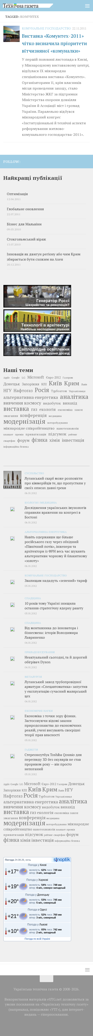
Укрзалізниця (77, 391)
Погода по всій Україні (37, 938)
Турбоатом (59, 391)
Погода (9, 859)
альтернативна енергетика (30, 397)
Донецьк (11, 383)
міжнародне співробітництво (28, 428)
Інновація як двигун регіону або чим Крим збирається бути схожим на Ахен (43, 256)
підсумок (57, 434)
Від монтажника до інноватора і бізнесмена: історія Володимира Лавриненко (51, 633)
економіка (65, 410)
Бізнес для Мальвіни (24, 224)
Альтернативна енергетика (46, 532)
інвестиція (73, 440)
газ (34, 409)
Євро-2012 (53, 377)
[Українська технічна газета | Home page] (36, 6)
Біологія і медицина (41, 502)
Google (16, 377)
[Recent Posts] (17, 464)
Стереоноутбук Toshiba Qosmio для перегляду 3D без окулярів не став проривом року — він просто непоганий (53, 761)
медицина (55, 416)
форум (23, 440)
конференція (33, 415)
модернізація (24, 421)
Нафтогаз (23, 390)
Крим (71, 383)
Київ (55, 383)
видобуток (52, 403)
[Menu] (87, 5)
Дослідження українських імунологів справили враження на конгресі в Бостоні (55, 512)
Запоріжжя (30, 384)
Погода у (37, 865)
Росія (42, 390)
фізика (39, 440)
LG (23, 377)
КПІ (44, 384)
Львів (84, 384)
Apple (6, 377)
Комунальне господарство (46, 28)
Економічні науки (39, 710)
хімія (54, 440)
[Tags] (75, 464)
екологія (47, 409)
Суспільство (34, 473)
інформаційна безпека (16, 446)
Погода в (37, 909)
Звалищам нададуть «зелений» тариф (56, 580)
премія (19, 434)
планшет (8, 434)
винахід (70, 403)
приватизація (36, 434)
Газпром (68, 377)
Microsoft (35, 377)
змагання (10, 416)
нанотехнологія (67, 428)
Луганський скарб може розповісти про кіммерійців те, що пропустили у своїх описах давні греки (55, 483)
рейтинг (72, 434)
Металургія (33, 676)
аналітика (74, 396)
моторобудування (57, 422)
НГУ (7, 390)
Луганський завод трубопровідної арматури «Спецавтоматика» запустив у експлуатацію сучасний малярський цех (56, 689)
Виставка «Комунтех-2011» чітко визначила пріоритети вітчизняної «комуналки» (54, 43)
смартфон (9, 440)
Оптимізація (17, 194)
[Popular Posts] (46, 464)
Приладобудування (40, 652)
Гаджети (31, 749)
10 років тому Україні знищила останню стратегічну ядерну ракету (54, 605)
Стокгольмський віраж (26, 239)
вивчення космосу (22, 403)
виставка (16, 408)
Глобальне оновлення (25, 209)
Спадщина (33, 598)
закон (78, 410)
